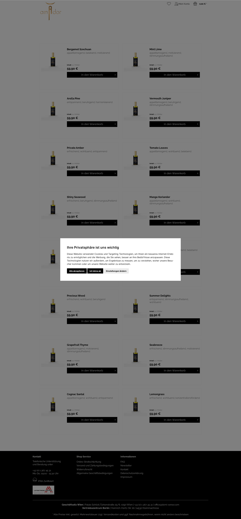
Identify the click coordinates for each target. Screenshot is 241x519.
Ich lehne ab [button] (95, 271)
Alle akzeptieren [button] (77, 271)
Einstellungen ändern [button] (116, 271)
